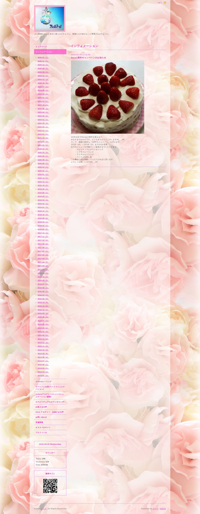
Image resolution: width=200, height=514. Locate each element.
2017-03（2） (43, 266)
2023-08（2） (43, 109)
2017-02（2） (43, 269)
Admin (163, 509)
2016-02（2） (43, 299)
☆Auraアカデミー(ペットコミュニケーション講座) (50, 395)
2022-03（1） (43, 130)
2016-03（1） (43, 295)
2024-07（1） (43, 87)
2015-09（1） (43, 313)
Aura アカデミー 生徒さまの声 (50, 412)
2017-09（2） (43, 244)
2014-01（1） (43, 375)
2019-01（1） (43, 207)
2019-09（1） (43, 189)
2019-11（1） (43, 182)
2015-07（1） (43, 321)
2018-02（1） (43, 226)
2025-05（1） (43, 72)
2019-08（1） (43, 193)
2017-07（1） (43, 251)
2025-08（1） (43, 68)
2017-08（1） (43, 247)
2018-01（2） (43, 229)
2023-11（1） (43, 101)
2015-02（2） (43, 335)
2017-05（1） (43, 258)
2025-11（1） (43, 61)
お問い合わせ (41, 417)
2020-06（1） (43, 163)
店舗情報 (39, 422)
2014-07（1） (43, 361)
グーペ (155, 509)
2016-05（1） (43, 291)
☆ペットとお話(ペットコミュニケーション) (50, 388)
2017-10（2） (43, 240)
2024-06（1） (43, 90)
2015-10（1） (43, 310)
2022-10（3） (43, 123)
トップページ (41, 47)
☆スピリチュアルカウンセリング (50, 402)
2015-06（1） (43, 324)
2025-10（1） (43, 65)
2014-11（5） (43, 346)
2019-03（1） (43, 200)
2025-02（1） (43, 76)
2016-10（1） (43, 277)
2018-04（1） (43, 222)
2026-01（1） (43, 57)
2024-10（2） (43, 83)
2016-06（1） (43, 288)
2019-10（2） (43, 185)
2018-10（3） (43, 215)
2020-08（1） (43, 160)
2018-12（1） (43, 211)
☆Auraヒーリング (44, 381)
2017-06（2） (43, 255)
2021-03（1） (43, 141)
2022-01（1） (43, 134)
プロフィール (41, 433)
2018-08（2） (43, 218)
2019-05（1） (43, 196)
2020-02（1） (43, 171)
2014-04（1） (43, 368)
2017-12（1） (43, 233)
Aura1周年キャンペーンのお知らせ (88, 57)
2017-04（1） (43, 262)
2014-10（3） (43, 350)
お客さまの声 (41, 407)
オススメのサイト (43, 427)
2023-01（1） (43, 119)
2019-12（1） (43, 178)
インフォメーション (44, 52)
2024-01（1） (43, 98)
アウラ (44, 509)
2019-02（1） (43, 204)
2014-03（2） (43, 372)
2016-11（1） (43, 273)
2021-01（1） (43, 145)
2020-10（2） (43, 152)
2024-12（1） (43, 79)
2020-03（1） (43, 167)
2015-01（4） (43, 339)
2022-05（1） (43, 127)
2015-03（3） (43, 332)
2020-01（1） (43, 174)
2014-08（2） (43, 357)
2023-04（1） (43, 112)
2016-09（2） (43, 280)
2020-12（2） (43, 149)
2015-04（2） (43, 328)
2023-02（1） (43, 116)
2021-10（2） (43, 138)
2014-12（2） (43, 342)
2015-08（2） (43, 317)
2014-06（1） (43, 364)
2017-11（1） (43, 236)
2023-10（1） (43, 105)
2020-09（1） (43, 156)
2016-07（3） (43, 284)
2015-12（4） (43, 302)
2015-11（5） (43, 306)
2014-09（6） (43, 353)
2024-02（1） (43, 94)
